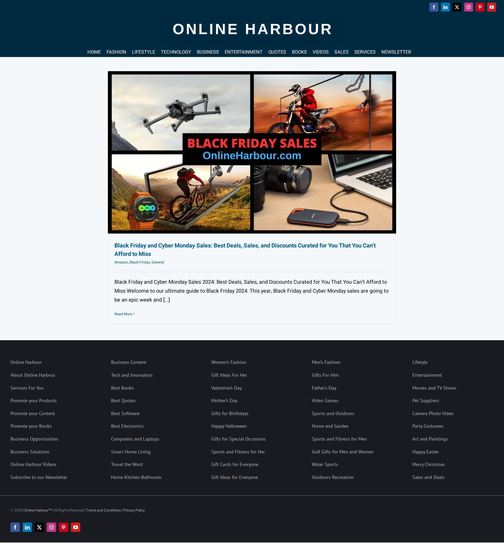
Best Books (122, 388)
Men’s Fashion (326, 362)
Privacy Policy (134, 510)
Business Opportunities (34, 439)
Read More (123, 314)
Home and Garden (330, 426)
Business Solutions (29, 452)
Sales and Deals (428, 477)
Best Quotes (123, 400)
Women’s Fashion (228, 362)
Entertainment (427, 375)
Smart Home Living (131, 452)
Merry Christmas (428, 464)
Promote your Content (32, 413)
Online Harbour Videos (33, 464)
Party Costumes (427, 426)
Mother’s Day (224, 400)
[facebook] (15, 527)
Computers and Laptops (135, 439)
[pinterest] (63, 527)
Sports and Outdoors (333, 413)
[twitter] (39, 527)
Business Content (128, 362)
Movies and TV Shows (434, 388)
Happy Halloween (229, 426)
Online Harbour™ (37, 510)
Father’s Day (324, 388)
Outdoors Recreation (333, 477)
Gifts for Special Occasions (238, 439)
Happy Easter (425, 452)
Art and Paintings (430, 439)
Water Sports (325, 464)
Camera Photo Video (433, 413)
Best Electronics (127, 426)
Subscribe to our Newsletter (38, 477)
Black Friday (140, 262)
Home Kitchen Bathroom (136, 477)
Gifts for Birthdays (230, 413)
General (157, 262)
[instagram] (51, 527)
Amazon (121, 262)
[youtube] (75, 527)
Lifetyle (419, 362)
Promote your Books (31, 426)
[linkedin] (27, 527)
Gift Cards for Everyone (234, 464)
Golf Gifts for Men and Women (343, 452)
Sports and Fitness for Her (238, 452)
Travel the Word (127, 464)
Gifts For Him (325, 375)
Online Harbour (26, 362)
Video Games (325, 400)
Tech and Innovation (132, 375)
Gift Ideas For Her (229, 375)
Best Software (125, 413)
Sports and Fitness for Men (339, 439)
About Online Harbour (32, 375)
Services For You (27, 388)
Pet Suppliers (425, 400)
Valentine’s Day (226, 388)
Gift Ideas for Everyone (234, 477)
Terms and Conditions (103, 510)
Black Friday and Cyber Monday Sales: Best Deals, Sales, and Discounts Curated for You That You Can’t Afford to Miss (245, 249)
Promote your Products (33, 400)
